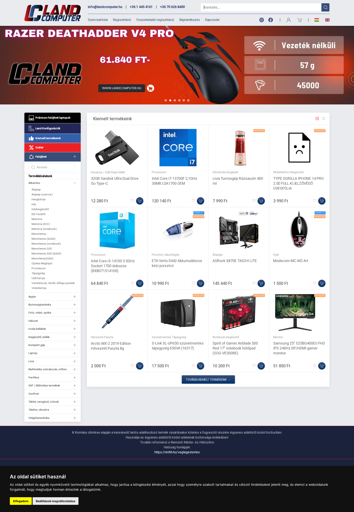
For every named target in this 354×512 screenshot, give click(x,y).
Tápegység (38, 273)
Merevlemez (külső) (44, 238)
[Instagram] (261, 20)
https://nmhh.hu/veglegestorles (177, 452)
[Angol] (326, 20)
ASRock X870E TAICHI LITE (235, 261)
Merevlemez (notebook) (46, 243)
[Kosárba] (139, 201)
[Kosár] (299, 20)
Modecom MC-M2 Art (290, 261)
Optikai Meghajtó (42, 263)
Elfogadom (20, 501)
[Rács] (317, 119)
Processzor (39, 268)
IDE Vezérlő (38, 214)
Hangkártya (38, 199)
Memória (37, 219)
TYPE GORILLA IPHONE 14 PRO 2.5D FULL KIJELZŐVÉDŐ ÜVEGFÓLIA (298, 183)
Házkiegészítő (40, 209)
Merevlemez (39, 233)
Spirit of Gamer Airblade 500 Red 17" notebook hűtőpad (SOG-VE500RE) (235, 348)
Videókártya (39, 288)
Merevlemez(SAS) (42, 258)
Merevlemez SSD (42, 248)
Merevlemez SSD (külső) (46, 253)
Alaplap (36, 189)
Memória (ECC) (41, 224)
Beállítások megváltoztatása (55, 501)
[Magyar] (316, 20)
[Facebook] (271, 20)
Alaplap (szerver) (42, 194)
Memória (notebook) (44, 228)
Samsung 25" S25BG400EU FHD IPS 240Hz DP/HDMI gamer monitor (299, 348)
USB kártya (38, 278)
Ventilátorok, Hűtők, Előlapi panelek (53, 283)
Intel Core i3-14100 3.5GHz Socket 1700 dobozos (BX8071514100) (113, 266)
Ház (34, 204)
